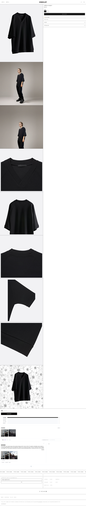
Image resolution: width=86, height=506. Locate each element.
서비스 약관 (11, 497)
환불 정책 (2, 497)
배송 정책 (15, 497)
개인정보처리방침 (6, 497)
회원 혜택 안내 (57, 479)
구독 (21, 482)
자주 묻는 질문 (46, 482)
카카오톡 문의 (46, 479)
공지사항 (51, 479)
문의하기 (57, 482)
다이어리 (51, 482)
